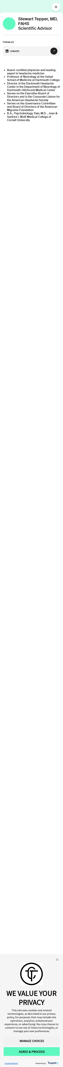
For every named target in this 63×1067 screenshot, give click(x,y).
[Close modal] (56, 7)
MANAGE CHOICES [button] (32, 1041)
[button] (57, 960)
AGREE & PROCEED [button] (32, 1052)
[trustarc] (52, 1063)
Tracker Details (11, 1063)
